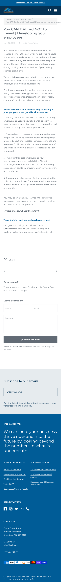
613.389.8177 (9, 542)
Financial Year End (12, 469)
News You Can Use (22, 19)
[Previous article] (5, 271)
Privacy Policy (11, 552)
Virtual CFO (9, 484)
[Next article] (55, 271)
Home (8, 19)
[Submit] (53, 392)
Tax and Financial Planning (43, 469)
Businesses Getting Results (16, 489)
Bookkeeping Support (14, 479)
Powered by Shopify (24, 579)
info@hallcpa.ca (11, 545)
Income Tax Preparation (15, 474)
